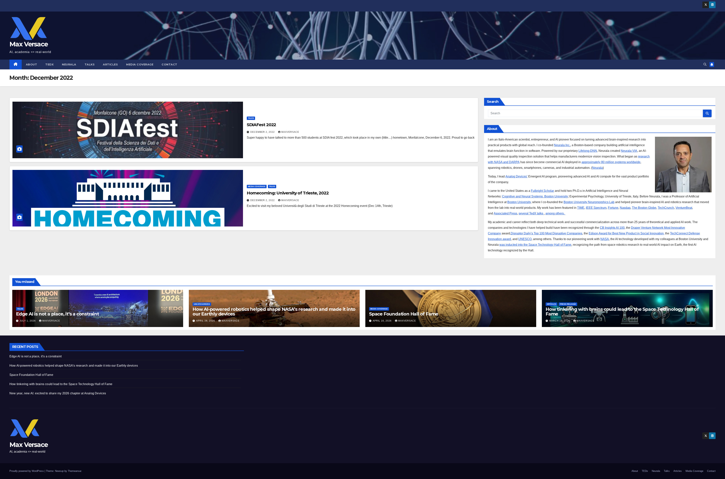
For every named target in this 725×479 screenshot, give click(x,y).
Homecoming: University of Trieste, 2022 (288, 193)
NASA (604, 239)
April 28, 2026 (206, 320)
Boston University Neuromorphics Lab (589, 202)
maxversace (290, 132)
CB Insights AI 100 (612, 227)
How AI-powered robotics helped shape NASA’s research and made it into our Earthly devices (274, 311)
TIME (580, 207)
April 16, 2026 (382, 320)
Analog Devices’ (516, 176)
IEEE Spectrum (596, 207)
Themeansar (74, 471)
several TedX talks (531, 213)
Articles (110, 64)
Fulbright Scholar (542, 190)
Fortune (613, 207)
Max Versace (28, 44)
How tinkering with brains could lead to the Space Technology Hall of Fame (622, 311)
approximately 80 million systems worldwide (611, 162)
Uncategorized (202, 304)
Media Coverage (139, 64)
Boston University (519, 202)
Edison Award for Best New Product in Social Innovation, (626, 233)
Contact (169, 64)
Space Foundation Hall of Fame (403, 314)
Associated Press (505, 213)
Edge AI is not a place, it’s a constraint (57, 314)
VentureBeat (684, 207)
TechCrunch (666, 207)
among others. (555, 213)
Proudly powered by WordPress (27, 471)
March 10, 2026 (560, 320)
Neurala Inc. (562, 145)
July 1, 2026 (28, 320)
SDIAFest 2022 (261, 124)
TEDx (49, 64)
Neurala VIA (629, 150)
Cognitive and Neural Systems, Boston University (535, 196)
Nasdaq (625, 207)
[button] (704, 64)
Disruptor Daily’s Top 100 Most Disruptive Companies (546, 233)
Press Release (568, 304)
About (31, 64)
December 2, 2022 (262, 132)
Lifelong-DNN (587, 150)
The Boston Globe (644, 207)
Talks (90, 64)
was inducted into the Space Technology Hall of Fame (535, 244)
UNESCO (524, 239)
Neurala (69, 64)
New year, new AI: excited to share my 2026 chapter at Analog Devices (57, 393)
